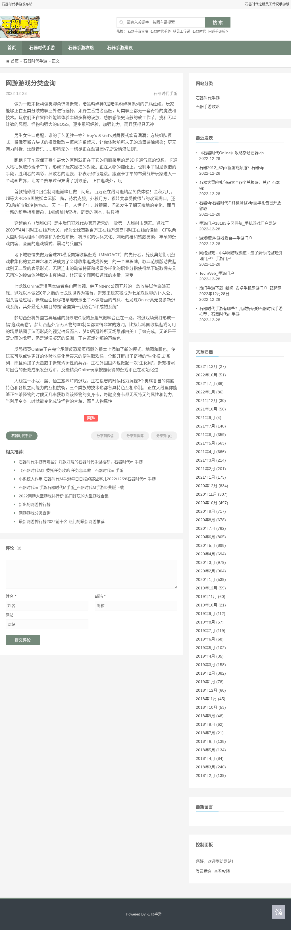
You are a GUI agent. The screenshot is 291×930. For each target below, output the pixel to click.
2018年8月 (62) (210, 724)
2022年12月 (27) (211, 366)
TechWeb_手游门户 (216, 273)
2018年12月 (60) (211, 690)
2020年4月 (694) (211, 554)
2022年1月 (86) (210, 392)
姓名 (11, 596)
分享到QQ (164, 436)
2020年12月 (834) (212, 485)
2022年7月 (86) (210, 383)
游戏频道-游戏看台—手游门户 (225, 238)
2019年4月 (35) (210, 656)
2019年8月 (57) (210, 622)
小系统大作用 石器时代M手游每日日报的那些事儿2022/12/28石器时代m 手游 (87, 479)
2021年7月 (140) (211, 426)
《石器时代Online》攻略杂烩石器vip (231, 153)
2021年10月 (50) (211, 409)
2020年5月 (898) (211, 545)
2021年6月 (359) (211, 434)
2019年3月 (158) (211, 664)
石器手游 (154, 914)
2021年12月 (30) (211, 400)
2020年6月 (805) (211, 537)
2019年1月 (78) (210, 681)
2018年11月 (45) (210, 699)
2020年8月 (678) (211, 520)
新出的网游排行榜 (35, 504)
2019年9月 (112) (210, 613)
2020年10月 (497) (212, 503)
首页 (11, 47)
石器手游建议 (120, 47)
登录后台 (204, 871)
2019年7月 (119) (210, 630)
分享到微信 (105, 436)
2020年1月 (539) (211, 579)
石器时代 (199, 32)
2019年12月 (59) (211, 588)
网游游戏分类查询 (35, 513)
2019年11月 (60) (210, 596)
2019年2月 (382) (211, 673)
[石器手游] (44, 25)
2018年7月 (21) (210, 733)
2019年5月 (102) (211, 647)
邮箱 (100, 596)
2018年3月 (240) (211, 767)
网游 (91, 418)
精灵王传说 (181, 32)
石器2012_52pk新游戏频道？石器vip (231, 167)
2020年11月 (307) (212, 494)
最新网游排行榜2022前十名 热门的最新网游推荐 (62, 521)
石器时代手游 (160, 32)
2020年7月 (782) (211, 528)
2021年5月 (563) (211, 443)
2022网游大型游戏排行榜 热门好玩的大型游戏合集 (64, 496)
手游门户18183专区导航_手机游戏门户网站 (238, 223)
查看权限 (222, 871)
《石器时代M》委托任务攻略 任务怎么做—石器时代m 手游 (71, 470)
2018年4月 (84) (210, 758)
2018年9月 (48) (210, 716)
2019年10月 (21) (211, 605)
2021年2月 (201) (211, 468)
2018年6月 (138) (211, 741)
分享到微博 (135, 436)
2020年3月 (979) (211, 562)
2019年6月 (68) (210, 639)
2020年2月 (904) (211, 571)
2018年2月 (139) (211, 775)
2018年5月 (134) (211, 750)
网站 (10, 615)
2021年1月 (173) (211, 477)
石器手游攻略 (138, 32)
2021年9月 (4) (208, 417)
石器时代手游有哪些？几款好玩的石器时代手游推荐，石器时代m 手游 (81, 462)
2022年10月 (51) (211, 375)
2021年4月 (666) (211, 451)
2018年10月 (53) (211, 707)
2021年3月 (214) (211, 460)
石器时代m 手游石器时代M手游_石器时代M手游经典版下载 (71, 487)
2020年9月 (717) (211, 511)
